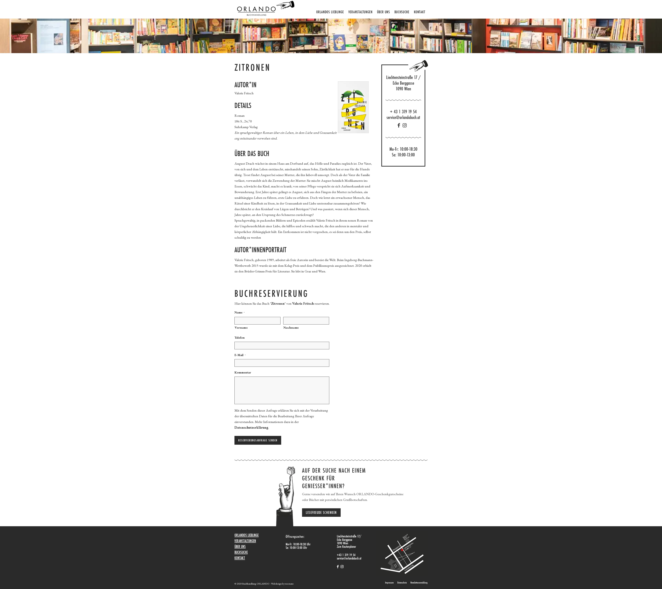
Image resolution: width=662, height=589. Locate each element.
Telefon (239, 338)
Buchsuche (241, 552)
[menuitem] (330, 10)
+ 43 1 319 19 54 (403, 111)
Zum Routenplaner (346, 546)
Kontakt (239, 557)
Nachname (291, 327)
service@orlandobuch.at (403, 117)
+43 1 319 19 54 (346, 554)
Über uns (240, 546)
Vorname (241, 327)
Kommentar (242, 372)
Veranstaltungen (245, 540)
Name (239, 312)
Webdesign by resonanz (282, 583)
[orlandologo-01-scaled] (264, 9)
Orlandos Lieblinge (246, 535)
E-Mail (240, 355)
